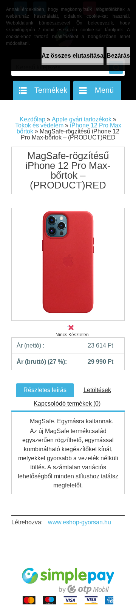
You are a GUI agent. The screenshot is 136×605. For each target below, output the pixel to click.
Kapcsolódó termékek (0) (67, 403)
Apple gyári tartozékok (81, 119)
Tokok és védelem (39, 125)
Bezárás (118, 55)
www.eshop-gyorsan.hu (79, 522)
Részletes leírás (44, 390)
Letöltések (97, 390)
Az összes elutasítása (73, 55)
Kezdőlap (32, 119)
